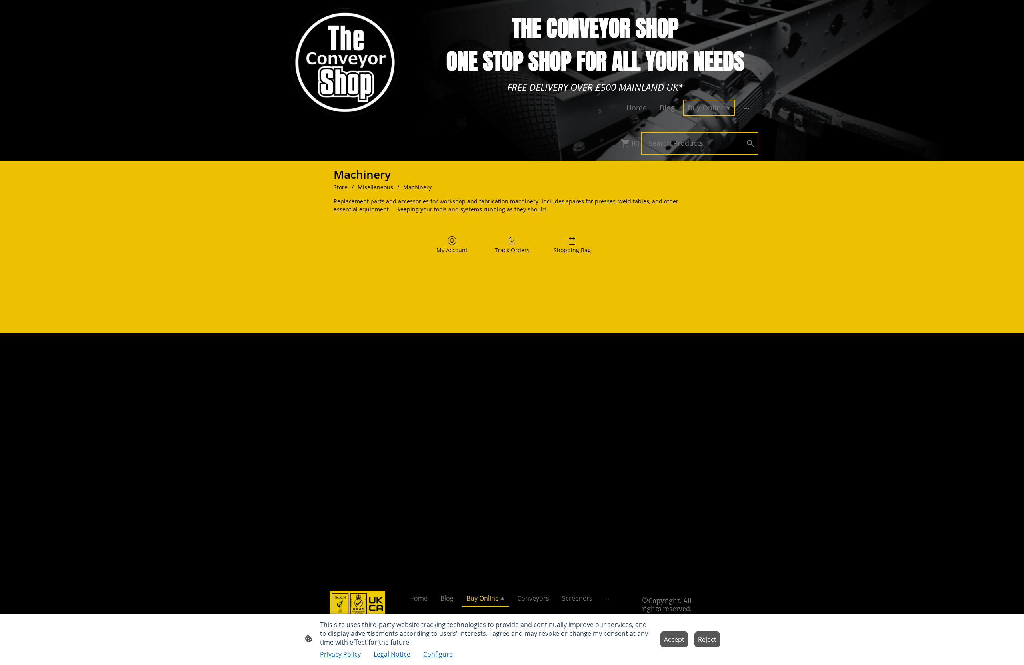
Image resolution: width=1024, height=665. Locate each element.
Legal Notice (392, 654)
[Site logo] (346, 62)
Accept (674, 639)
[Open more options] (746, 108)
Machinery (417, 187)
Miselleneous (375, 187)
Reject (707, 639)
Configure (438, 654)
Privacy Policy (340, 654)
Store (341, 187)
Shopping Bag (572, 250)
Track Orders (512, 250)
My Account (452, 250)
